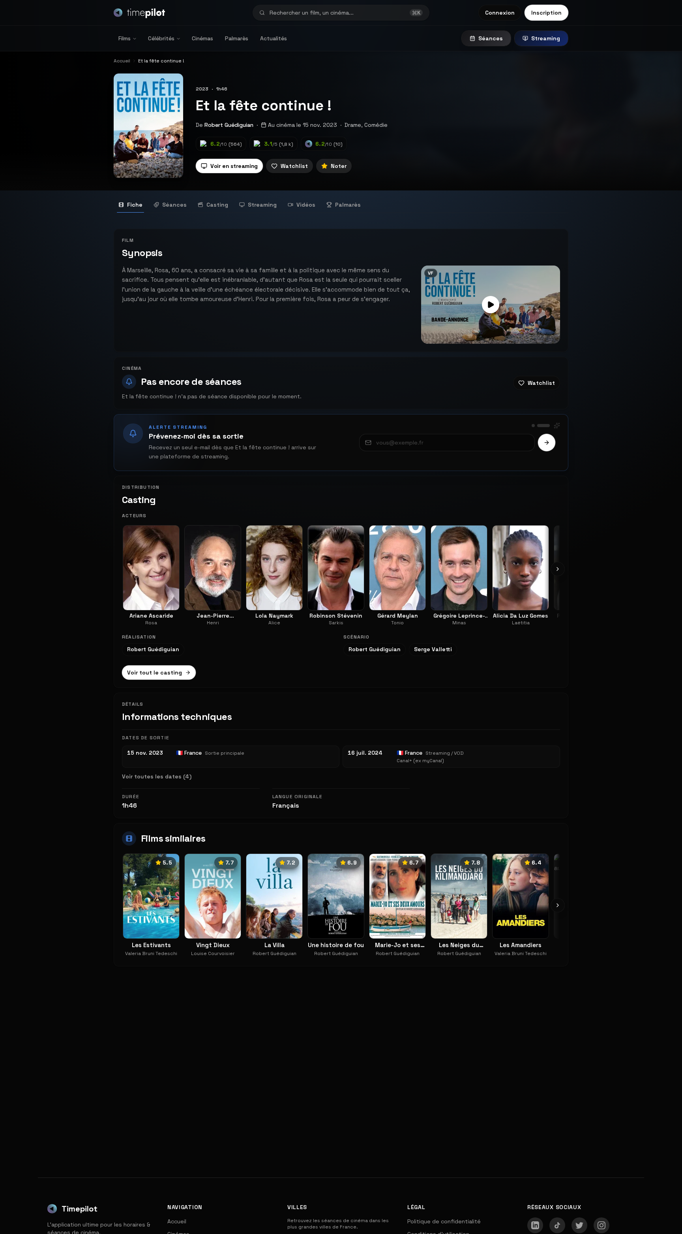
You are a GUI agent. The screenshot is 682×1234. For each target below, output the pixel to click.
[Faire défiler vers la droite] (558, 569)
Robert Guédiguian (228, 124)
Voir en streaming (234, 166)
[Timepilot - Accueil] (139, 13)
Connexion (500, 12)
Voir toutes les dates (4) (156, 776)
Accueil (176, 1221)
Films (124, 38)
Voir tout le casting (154, 672)
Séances (490, 38)
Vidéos (305, 204)
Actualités (273, 38)
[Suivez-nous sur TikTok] (557, 1225)
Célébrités (161, 38)
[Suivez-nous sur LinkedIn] (535, 1225)
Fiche (134, 204)
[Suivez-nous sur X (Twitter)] (579, 1225)
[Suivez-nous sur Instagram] (601, 1225)
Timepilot (79, 1209)
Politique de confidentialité (444, 1221)
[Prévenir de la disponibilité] (546, 442)
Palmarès (236, 38)
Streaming (545, 38)
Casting (217, 204)
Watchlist (294, 166)
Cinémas (202, 38)
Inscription (546, 12)
